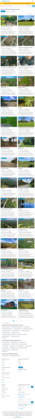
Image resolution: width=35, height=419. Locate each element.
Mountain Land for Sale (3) (15, 336)
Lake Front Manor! (4, 310)
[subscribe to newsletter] (32, 402)
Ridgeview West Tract (22, 87)
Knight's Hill (20, 168)
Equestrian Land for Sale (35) (27, 328)
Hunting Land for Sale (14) (25, 330)
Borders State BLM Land (6, 377)
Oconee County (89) (5, 342)
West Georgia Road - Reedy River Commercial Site (7, 209)
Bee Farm (3, 188)
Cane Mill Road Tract (4, 107)
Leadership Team (5, 388)
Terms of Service (22, 407)
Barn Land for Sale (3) (5, 336)
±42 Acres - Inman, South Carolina (7, 26)
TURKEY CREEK (21, 249)
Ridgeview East (4, 87)
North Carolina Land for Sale (15, 355)
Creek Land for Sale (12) (6, 332)
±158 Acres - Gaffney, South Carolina (24, 26)
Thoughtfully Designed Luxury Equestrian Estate (25, 128)
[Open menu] (32, 1)
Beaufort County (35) (13, 347)
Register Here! (28, 3)
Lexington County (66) (14, 342)
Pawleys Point (20, 269)
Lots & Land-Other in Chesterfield (7, 269)
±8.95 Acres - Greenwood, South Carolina (8, 46)
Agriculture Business (5, 374)
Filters (13, 11)
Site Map (3, 397)
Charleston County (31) (14, 349)
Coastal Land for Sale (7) (15, 332)
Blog (2, 394)
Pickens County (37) (5, 347)
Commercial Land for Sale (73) (7, 328)
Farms (3, 362)
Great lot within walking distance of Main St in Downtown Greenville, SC (26, 67)
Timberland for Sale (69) (18, 328)
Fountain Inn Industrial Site (23, 310)
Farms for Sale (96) (26, 326)
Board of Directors (5, 389)
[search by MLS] (32, 387)
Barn (2, 376)
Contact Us (21, 396)
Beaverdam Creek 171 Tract (23, 188)
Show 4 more (4, 337)
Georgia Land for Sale (5, 355)
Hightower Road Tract (5, 148)
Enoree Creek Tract (4, 229)
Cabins (3, 380)
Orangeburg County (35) (23, 347)
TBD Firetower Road (4, 168)
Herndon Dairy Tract (22, 229)
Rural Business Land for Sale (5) (22, 334)
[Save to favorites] (14, 16)
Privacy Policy (25, 405)
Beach (3, 379)
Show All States (21, 367)
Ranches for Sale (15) (16, 330)
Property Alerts (4, 392)
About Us (3, 386)
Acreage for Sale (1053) (6, 326)
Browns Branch (3, 249)
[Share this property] (16, 16)
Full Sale (3, 369)
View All (3, 365)
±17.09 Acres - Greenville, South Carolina (25, 47)
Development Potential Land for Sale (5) (8, 334)
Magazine (3, 391)
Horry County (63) (22, 342)
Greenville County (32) (5, 349)
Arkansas (19, 365)
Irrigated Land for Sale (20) (6, 330)
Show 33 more (4, 351)
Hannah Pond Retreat (5, 127)
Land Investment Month (6, 395)
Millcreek (20, 107)
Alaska (19, 362)
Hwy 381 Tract (21, 148)
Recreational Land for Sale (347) (16, 326)
